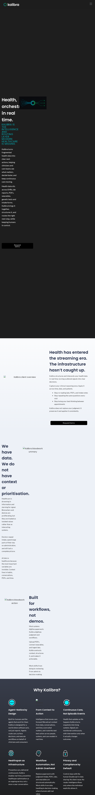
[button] (91, 3)
